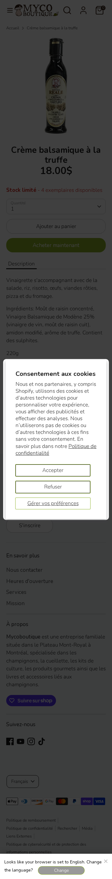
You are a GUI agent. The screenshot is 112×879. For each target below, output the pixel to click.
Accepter (52, 470)
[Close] (105, 860)
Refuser (53, 486)
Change (61, 870)
